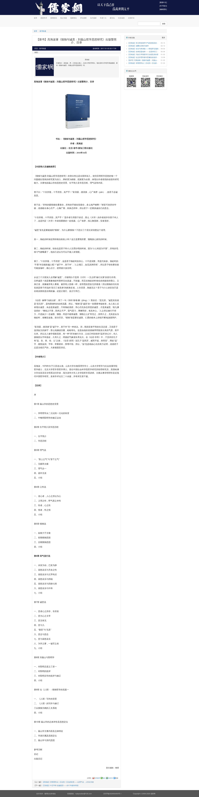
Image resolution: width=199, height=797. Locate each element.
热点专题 (63, 18)
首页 (35, 18)
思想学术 (44, 18)
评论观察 (83, 18)
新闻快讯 (53, 18)
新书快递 (43, 31)
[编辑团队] (163, 9)
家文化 (112, 18)
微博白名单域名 (50, 793)
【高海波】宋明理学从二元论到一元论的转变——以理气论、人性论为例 (68, 782)
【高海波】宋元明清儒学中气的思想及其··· (143, 43)
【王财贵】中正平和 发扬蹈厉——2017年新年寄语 (60, 785)
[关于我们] (163, 6)
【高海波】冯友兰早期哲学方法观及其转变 (143, 54)
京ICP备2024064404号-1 (112, 793)
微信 (104, 778)
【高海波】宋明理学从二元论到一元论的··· (143, 63)
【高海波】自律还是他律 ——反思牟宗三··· (143, 51)
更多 (117, 778)
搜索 (163, 23)
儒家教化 (73, 18)
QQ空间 (110, 778)
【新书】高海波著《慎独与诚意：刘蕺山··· (143, 60)
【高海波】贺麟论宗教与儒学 (138, 46)
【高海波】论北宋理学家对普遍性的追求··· (143, 57)
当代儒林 (93, 18)
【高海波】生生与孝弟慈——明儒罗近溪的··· (144, 48)
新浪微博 (97, 778)
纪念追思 (121, 18)
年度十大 (103, 18)
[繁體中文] (163, 2)
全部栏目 (131, 18)
